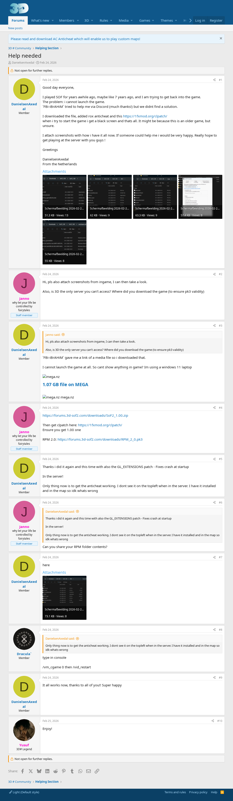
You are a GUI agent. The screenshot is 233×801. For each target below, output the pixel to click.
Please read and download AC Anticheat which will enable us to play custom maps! (75, 38)
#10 (219, 721)
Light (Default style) (25, 792)
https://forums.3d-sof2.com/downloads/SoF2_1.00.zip (85, 415)
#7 (220, 557)
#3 (220, 326)
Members (66, 20)
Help (214, 792)
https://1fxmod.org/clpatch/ (145, 116)
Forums (18, 20)
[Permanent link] (90, 384)
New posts (15, 28)
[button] (52, 20)
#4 (220, 408)
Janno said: (53, 335)
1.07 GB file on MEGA (65, 384)
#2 (220, 274)
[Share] (214, 80)
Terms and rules (175, 792)
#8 (220, 630)
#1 (220, 80)
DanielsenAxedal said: (60, 511)
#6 (220, 502)
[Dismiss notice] (220, 38)
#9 (220, 678)
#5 (220, 459)
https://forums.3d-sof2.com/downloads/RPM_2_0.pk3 (100, 439)
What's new (40, 20)
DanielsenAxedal (23, 62)
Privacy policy (198, 792)
